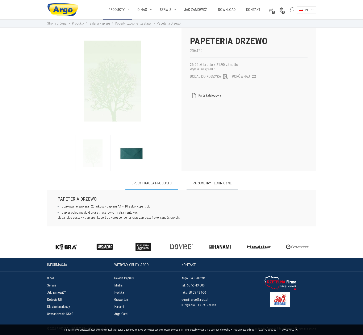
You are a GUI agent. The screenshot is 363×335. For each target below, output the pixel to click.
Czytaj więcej (267, 329)
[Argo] (63, 9)
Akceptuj (288, 329)
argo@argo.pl (199, 300)
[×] (292, 9)
